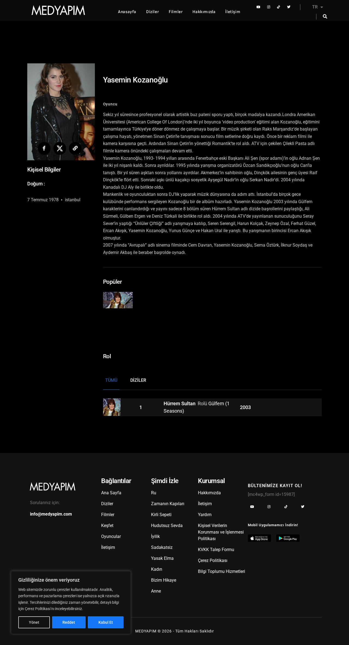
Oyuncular (111, 536)
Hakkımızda (203, 11)
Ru (153, 492)
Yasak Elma (162, 558)
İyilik (155, 536)
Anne (156, 591)
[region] (71, 602)
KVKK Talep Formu (216, 549)
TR (315, 7)
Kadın (156, 569)
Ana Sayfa (111, 492)
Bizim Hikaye (163, 580)
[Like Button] (122, 297)
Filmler (176, 11)
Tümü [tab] (111, 380)
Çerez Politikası (212, 560)
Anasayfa (127, 11)
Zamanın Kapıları (167, 503)
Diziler (152, 11)
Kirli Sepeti (161, 514)
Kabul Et (105, 622)
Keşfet (107, 525)
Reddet (68, 622)
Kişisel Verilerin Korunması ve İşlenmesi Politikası (221, 532)
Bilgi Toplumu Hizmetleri (221, 571)
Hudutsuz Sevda (167, 525)
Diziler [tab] (138, 380)
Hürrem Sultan (180, 404)
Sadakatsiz (162, 547)
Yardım (205, 514)
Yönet (34, 622)
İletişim (232, 11)
